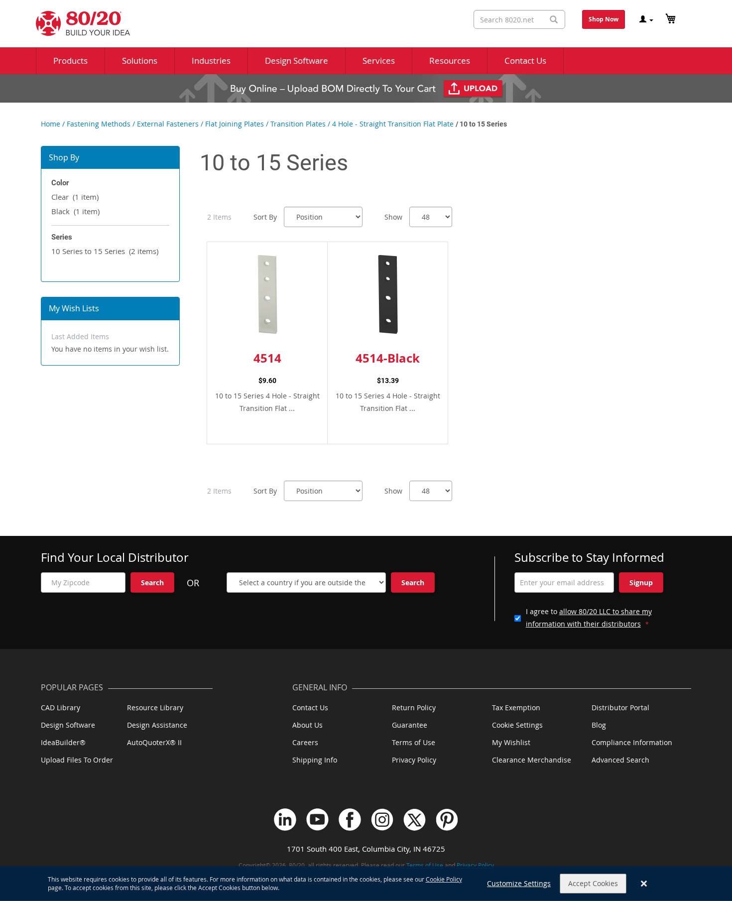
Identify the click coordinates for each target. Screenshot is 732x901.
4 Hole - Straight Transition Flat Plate (393, 124)
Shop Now (603, 19)
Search (152, 582)
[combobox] (519, 19)
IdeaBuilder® (63, 742)
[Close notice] (644, 884)
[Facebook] (350, 819)
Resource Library (155, 707)
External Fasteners (168, 124)
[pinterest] (447, 819)
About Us (307, 725)
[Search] (554, 19)
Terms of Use (413, 742)
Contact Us (310, 707)
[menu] (366, 60)
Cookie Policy (444, 879)
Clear (75, 197)
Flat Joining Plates (234, 124)
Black (75, 211)
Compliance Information (632, 742)
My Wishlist (511, 742)
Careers (305, 742)
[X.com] (414, 819)
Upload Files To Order (77, 760)
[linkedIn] (285, 819)
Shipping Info (314, 760)
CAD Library (60, 707)
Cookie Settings (517, 725)
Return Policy (414, 707)
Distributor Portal (620, 707)
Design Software (68, 725)
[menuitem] (70, 60)
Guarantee (409, 725)
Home (50, 124)
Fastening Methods (98, 124)
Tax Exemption (516, 707)
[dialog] (366, 883)
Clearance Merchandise (531, 760)
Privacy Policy (414, 760)
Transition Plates (298, 124)
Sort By (265, 217)
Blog (599, 725)
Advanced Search (620, 760)
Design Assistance (157, 725)
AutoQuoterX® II (154, 742)
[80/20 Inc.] (78, 23)
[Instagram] (382, 819)
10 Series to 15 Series (104, 251)
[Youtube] (317, 819)
